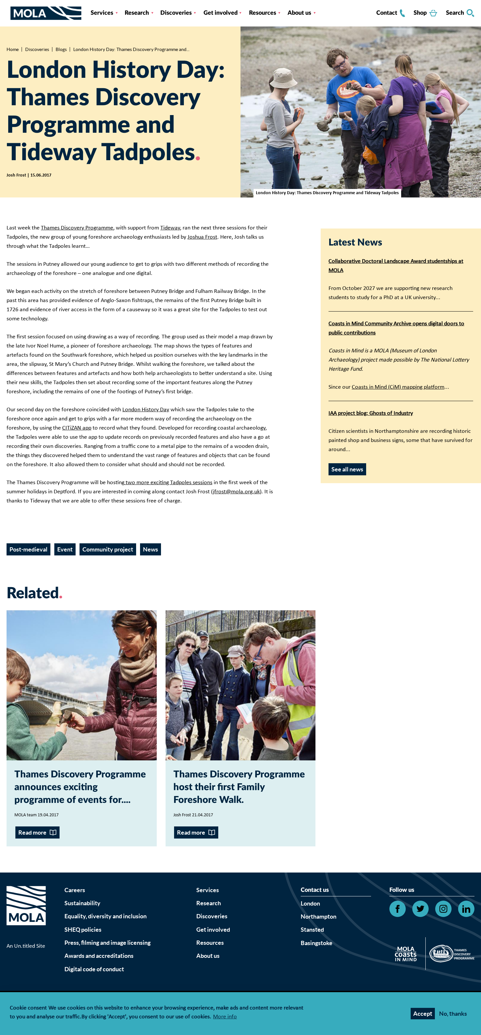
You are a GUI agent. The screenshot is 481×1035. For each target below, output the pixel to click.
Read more (32, 832)
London (310, 903)
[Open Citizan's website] (407, 955)
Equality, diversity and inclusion (105, 916)
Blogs (61, 49)
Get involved (221, 13)
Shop (420, 13)
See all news (347, 469)
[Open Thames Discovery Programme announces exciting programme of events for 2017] (82, 685)
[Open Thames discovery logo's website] (450, 955)
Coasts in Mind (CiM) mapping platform (398, 387)
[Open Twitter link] (420, 909)
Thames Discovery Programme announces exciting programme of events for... (80, 787)
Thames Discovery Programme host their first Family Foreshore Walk (239, 787)
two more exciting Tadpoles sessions (168, 483)
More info (225, 1017)
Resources (262, 13)
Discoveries (176, 13)
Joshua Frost (202, 237)
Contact (386, 13)
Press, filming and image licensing (107, 942)
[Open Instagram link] (443, 909)
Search (455, 13)
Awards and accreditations (99, 955)
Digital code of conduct (94, 969)
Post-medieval (28, 549)
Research (137, 13)
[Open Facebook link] (397, 909)
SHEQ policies (82, 929)
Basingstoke (316, 943)
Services (102, 13)
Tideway (170, 228)
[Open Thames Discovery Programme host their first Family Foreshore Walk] (241, 685)
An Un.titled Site (26, 946)
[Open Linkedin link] (466, 909)
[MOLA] (45, 13)
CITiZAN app (76, 428)
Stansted (312, 929)
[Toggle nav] (8, 13)
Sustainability (82, 903)
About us (299, 13)
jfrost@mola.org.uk (236, 492)
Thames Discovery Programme (77, 228)
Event (65, 549)
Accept (422, 1013)
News (150, 549)
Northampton (318, 916)
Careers (74, 890)
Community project (107, 549)
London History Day (145, 410)
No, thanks (453, 1013)
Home (13, 49)
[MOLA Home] (26, 914)
